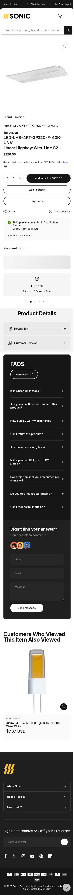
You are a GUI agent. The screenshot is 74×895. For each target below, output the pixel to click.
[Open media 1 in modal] (64, 46)
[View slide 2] (35, 302)
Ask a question (62, 211)
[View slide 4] (43, 302)
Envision (18, 117)
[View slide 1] (31, 302)
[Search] (68, 30)
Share (11, 211)
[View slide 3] (39, 302)
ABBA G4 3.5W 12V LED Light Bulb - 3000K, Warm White (33, 727)
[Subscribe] (61, 848)
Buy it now (37, 201)
